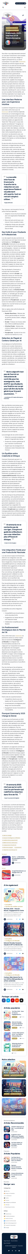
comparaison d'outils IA (10, 845)
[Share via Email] (23, 919)
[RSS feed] (19, 1250)
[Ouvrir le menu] (25, 7)
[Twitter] (8, 1250)
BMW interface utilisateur (10, 842)
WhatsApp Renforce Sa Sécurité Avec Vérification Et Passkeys (17, 1046)
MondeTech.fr (15, 42)
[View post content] (6, 860)
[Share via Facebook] (16, 919)
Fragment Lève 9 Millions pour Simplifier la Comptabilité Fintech (17, 1136)
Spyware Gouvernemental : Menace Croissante (16, 1167)
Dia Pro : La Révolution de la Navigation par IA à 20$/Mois (18, 858)
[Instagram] (15, 1250)
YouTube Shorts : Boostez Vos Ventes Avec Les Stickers (16, 1159)
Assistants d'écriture (12, 28)
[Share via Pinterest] (13, 1000)
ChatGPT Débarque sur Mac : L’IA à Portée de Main (17, 1128)
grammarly (18, 847)
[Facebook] (12, 1250)
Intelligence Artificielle (12, 30)
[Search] (3, 7)
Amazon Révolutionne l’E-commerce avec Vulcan (17, 1174)
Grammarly (22, 61)
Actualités (8, 904)
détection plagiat (8, 847)
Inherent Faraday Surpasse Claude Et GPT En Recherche (13, 944)
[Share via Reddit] (17, 1000)
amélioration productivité (10, 840)
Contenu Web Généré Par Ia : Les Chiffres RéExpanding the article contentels (13, 979)
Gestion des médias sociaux (14, 906)
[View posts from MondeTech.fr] (8, 43)
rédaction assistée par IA (10, 850)
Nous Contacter (20, 3)
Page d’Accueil (7, 1240)
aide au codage (7, 835)
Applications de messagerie (15, 1050)
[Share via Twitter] (20, 919)
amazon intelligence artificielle (12, 838)
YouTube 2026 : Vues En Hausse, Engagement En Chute (14, 909)
